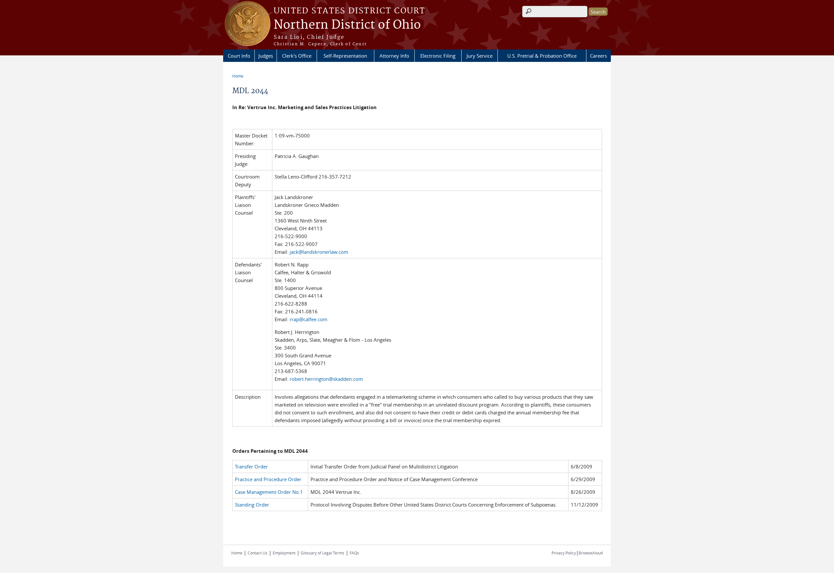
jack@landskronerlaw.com (319, 252)
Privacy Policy (564, 552)
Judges (265, 55)
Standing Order (252, 504)
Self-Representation (345, 55)
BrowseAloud (591, 552)
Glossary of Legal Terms (322, 552)
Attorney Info (394, 55)
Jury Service (480, 55)
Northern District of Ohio (347, 25)
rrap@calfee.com (308, 319)
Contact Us (257, 552)
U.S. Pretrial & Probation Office (542, 55)
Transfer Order (251, 466)
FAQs (354, 552)
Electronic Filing (437, 55)
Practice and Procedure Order (268, 479)
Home (237, 76)
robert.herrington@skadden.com (326, 379)
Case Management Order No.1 (269, 492)
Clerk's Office (296, 55)
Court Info (239, 55)
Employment (284, 552)
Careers (598, 55)
